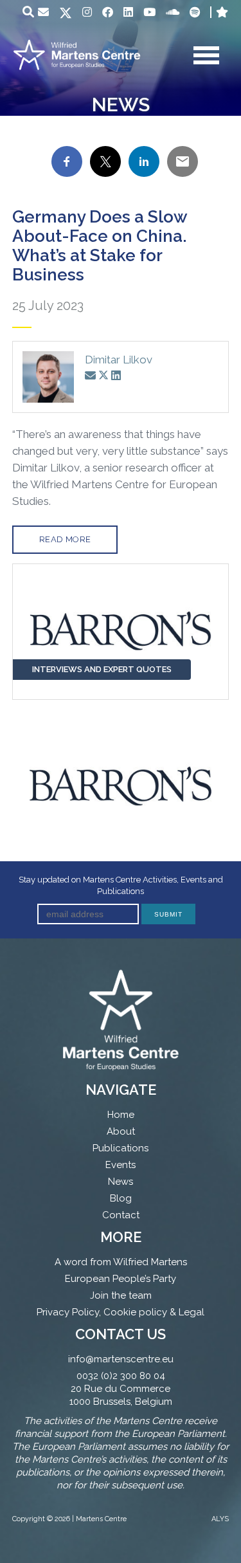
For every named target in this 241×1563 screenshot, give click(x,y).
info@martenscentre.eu (121, 1359)
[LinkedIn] (128, 11)
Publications (120, 1148)
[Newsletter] (43, 11)
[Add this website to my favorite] (222, 11)
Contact (120, 1215)
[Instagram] (87, 11)
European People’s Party (120, 1278)
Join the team (121, 1295)
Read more (65, 539)
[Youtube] (149, 11)
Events (120, 1165)
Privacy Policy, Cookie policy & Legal (120, 1312)
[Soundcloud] (172, 11)
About (121, 1131)
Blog (121, 1198)
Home (120, 1114)
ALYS (220, 1519)
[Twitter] (65, 13)
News (120, 1181)
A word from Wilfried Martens (121, 1262)
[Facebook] (107, 11)
